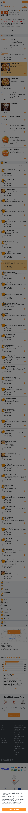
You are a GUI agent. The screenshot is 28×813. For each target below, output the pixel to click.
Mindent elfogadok (14, 809)
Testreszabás (14, 806)
